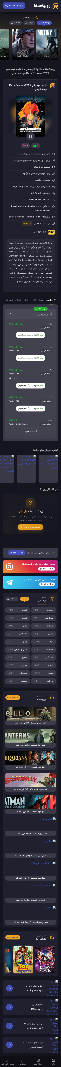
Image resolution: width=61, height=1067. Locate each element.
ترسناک (43, 626)
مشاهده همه (12, 697)
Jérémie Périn (34, 199)
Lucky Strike (22, 56)
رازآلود (17, 641)
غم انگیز (43, 657)
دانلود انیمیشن (34, 69)
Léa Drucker (34, 206)
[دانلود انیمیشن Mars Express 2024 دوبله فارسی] (30, 116)
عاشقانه (43, 649)
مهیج (43, 673)
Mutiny (47, 56)
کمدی (43, 665)
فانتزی (17, 657)
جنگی (43, 633)
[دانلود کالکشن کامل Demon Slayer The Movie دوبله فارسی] (45, 959)
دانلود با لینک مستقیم (29, 335)
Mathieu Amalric (42, 210)
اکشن (17, 610)
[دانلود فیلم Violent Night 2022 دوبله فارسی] (26, 469)
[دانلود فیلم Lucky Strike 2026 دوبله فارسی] (23, 44)
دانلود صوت (29, 431)
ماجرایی (17, 665)
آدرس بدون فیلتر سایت (30, 552)
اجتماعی (43, 610)
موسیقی (17, 673)
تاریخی (17, 618)
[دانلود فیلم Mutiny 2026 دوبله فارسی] (47, 44)
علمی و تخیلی (17, 649)
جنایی (17, 626)
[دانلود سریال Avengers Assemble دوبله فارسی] (48, 469)
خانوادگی (17, 633)
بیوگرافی (43, 618)
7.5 (43, 232)
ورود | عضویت (16, 5)
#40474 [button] (27, 223)
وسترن (17, 681)
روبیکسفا (50, 69)
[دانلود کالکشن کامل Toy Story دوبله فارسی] (23, 959)
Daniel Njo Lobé (18, 206)
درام (43, 641)
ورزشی (43, 681)
